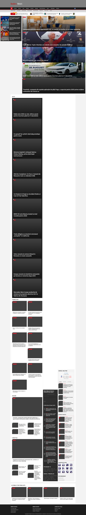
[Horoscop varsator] (67, 471)
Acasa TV (45, 468)
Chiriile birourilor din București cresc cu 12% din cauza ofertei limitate (37, 425)
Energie (27, 8)
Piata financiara (42, 8)
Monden (36, 8)
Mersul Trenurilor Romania (37, 508)
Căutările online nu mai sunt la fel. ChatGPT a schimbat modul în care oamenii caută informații (34, 329)
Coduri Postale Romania (14, 509)
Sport (48, 8)
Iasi (53, 478)
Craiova (49, 478)
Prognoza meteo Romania (37, 509)
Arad (44, 475)
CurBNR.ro (67, 378)
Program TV (41, 10)
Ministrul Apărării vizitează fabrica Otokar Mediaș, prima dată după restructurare (25, 154)
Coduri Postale (24, 10)
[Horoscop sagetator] (59, 471)
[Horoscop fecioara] (63, 468)
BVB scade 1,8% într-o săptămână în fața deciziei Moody (22, 425)
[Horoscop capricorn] (63, 471)
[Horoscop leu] (59, 468)
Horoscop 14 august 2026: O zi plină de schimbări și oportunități (22, 473)
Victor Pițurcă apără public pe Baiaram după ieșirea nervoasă (23, 14)
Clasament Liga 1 (13, 10)
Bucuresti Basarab (54, 475)
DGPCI (45, 401)
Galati (51, 478)
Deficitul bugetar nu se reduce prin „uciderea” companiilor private (14, 18)
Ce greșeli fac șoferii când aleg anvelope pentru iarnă (68, 457)
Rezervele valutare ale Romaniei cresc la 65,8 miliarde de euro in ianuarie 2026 (14, 38)
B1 (54, 468)
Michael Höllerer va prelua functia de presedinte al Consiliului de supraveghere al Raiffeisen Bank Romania (37, 432)
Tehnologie (52, 8)
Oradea (45, 479)
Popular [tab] (65, 381)
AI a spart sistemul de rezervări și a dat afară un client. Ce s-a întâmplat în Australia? (35, 313)
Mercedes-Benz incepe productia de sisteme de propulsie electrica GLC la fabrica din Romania (26, 294)
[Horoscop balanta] (67, 468)
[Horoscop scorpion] (71, 468)
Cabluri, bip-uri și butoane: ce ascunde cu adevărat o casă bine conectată (19, 313)
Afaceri (19, 8)
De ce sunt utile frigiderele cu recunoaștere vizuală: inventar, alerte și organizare (34, 344)
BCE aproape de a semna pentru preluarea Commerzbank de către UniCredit (14, 23)
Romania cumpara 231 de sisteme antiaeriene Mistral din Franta (51, 442)
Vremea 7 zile (46, 10)
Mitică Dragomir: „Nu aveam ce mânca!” (36, 60)
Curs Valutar (18, 10)
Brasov (49, 475)
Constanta (45, 478)
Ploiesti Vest (48, 479)
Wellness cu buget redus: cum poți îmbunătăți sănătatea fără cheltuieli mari (68, 451)
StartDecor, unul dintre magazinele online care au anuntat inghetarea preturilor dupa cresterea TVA (51, 461)
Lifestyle (31, 8)
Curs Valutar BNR (13, 508)
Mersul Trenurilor (35, 10)
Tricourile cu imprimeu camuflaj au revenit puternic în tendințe (66, 14)
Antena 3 (52, 468)
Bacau (47, 475)
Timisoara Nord (46, 480)
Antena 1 (48, 468)
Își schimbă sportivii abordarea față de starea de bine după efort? (52, 14)
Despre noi (56, 509)
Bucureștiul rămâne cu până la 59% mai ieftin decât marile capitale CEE (51, 414)
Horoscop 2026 (29, 10)
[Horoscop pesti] (71, 471)
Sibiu (52, 479)
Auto (23, 8)
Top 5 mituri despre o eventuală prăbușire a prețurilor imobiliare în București (14, 28)
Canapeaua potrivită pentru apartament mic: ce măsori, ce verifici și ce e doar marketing (51, 29)
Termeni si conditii (57, 508)
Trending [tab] (69, 381)
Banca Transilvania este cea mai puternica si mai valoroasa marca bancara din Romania (14, 33)
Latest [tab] (61, 381)
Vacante (57, 8)
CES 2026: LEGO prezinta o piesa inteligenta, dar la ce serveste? (33, 360)
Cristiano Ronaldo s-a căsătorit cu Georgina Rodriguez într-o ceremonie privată (38, 14)
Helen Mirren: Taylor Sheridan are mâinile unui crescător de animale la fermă (47, 45)
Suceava (54, 479)
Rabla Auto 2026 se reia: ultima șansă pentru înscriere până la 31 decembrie (47, 76)
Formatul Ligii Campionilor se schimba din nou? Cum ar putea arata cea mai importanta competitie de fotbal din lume (51, 448)
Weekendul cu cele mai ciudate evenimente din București (37, 467)
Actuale (15, 8)
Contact (51, 10)
